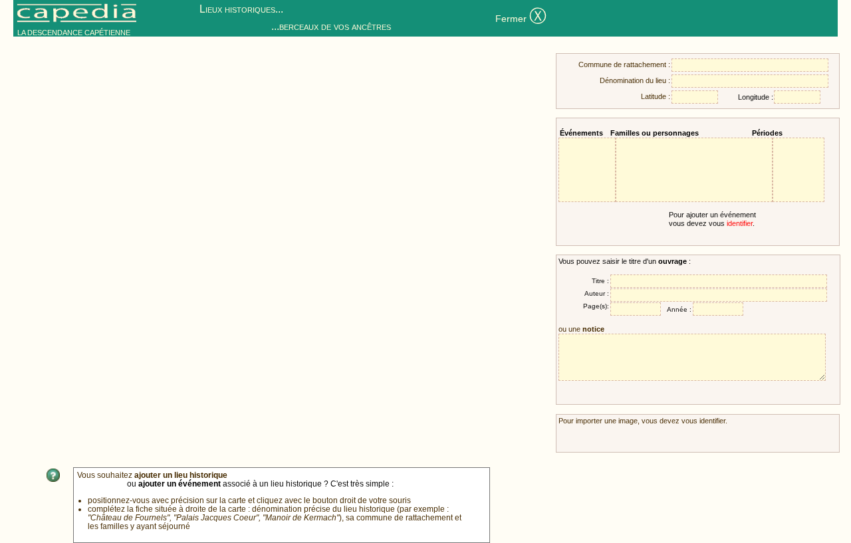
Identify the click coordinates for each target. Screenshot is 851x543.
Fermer (521, 17)
